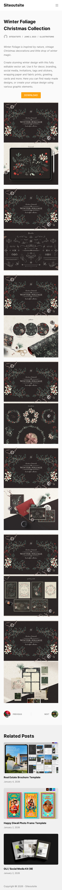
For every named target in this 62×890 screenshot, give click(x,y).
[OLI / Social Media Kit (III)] (31, 849)
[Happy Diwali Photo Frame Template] (31, 803)
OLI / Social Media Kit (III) (18, 868)
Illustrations (47, 37)
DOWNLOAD (31, 95)
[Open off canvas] (57, 5)
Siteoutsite (14, 5)
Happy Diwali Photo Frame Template (25, 823)
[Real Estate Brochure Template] (31, 757)
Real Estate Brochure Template (22, 777)
